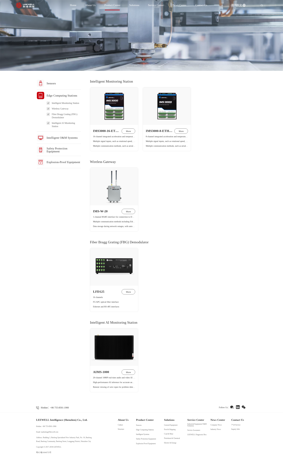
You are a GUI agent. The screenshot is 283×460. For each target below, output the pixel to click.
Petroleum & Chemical (172, 438)
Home (73, 5)
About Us (90, 5)
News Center (179, 5)
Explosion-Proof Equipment (146, 443)
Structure (121, 429)
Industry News (215, 429)
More (128, 131)
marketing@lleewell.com (49, 432)
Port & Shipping (170, 429)
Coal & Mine (168, 434)
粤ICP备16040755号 (43, 452)
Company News (216, 425)
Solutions (134, 5)
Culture (120, 425)
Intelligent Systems (142, 434)
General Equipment (170, 425)
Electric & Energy (170, 443)
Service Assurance (193, 430)
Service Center (156, 5)
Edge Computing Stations (145, 430)
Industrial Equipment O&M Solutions (197, 425)
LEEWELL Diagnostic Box (197, 434)
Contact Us (201, 5)
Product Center (112, 5)
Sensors (139, 425)
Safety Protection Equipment (146, 439)
